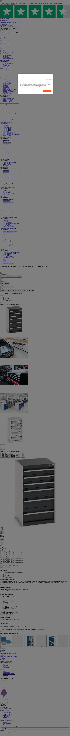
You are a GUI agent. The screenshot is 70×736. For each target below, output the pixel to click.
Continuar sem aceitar (49, 79)
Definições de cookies (23, 90)
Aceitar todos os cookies (47, 90)
